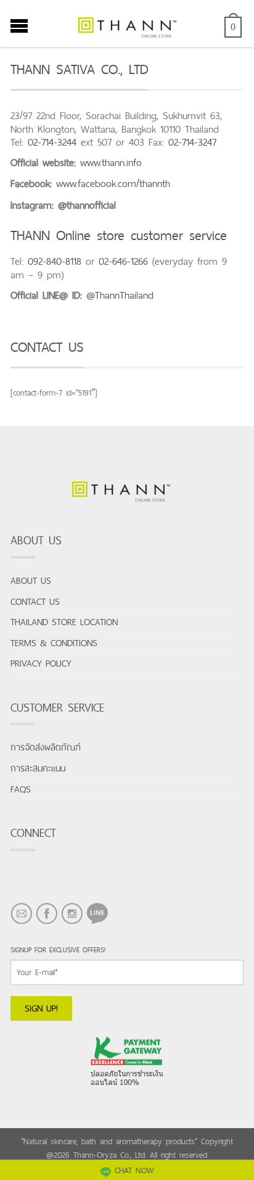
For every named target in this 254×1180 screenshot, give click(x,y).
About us (30, 580)
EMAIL (21, 923)
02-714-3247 (192, 142)
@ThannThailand (120, 295)
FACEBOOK (46, 923)
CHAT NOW (134, 1170)
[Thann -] (127, 23)
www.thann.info (111, 162)
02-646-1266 (123, 261)
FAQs (20, 789)
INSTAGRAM (72, 923)
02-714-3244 (52, 142)
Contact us (35, 601)
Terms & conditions (53, 642)
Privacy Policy (41, 663)
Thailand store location (64, 621)
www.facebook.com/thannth (113, 183)
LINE (94, 923)
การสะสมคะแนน (37, 768)
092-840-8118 (54, 261)
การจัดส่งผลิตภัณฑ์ (45, 747)
